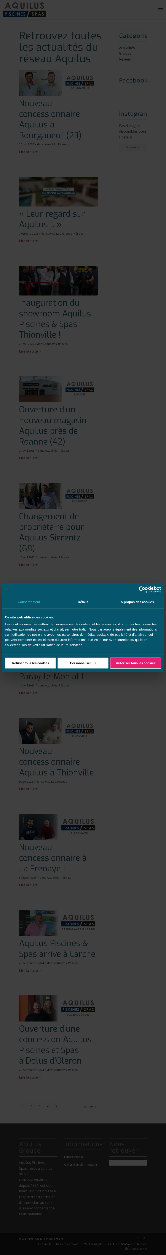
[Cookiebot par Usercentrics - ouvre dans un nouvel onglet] (142, 589)
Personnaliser (80, 663)
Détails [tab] (83, 602)
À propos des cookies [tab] (137, 602)
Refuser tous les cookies (30, 663)
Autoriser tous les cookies (135, 663)
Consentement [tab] (29, 602)
